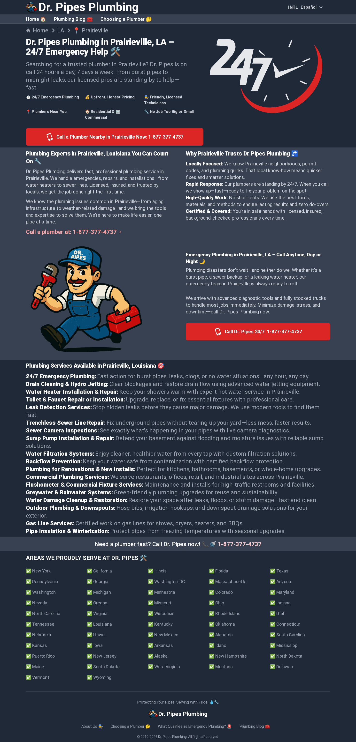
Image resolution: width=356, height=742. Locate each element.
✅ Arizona (280, 581)
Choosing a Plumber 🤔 (126, 19)
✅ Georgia (97, 581)
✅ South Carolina (287, 634)
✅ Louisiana (99, 624)
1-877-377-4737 (240, 544)
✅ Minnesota (161, 592)
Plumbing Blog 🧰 (73, 19)
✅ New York (38, 570)
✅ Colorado (221, 592)
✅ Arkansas (160, 645)
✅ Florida (218, 570)
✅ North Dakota (286, 656)
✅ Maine (35, 666)
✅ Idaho (217, 645)
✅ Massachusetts (228, 581)
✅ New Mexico (163, 634)
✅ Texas (279, 570)
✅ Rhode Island (224, 613)
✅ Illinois (157, 570)
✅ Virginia (97, 613)
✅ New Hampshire (228, 656)
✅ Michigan (99, 592)
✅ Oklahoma (222, 624)
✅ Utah (278, 613)
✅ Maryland (282, 592)
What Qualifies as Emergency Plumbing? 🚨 (195, 726)
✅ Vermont (37, 677)
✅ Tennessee (40, 624)
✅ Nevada (36, 602)
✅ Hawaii (97, 634)
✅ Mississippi (284, 645)
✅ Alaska (158, 656)
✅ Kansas (36, 645)
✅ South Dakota (103, 666)
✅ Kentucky (160, 624)
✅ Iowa (95, 645)
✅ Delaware (282, 666)
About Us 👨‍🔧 (92, 726)
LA (60, 30)
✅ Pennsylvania (42, 581)
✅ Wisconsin (161, 613)
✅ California (99, 570)
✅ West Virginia (164, 666)
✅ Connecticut (285, 624)
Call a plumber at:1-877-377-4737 (71, 232)
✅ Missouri (159, 602)
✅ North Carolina (43, 613)
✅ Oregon (97, 602)
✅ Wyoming (99, 677)
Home (40, 30)
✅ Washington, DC (166, 581)
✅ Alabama (221, 634)
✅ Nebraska (38, 634)
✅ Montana (221, 666)
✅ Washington (41, 592)
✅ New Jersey (101, 656)
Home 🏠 (36, 19)
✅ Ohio (216, 602)
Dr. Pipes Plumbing (172, 737)
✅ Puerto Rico (40, 656)
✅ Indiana (280, 602)
